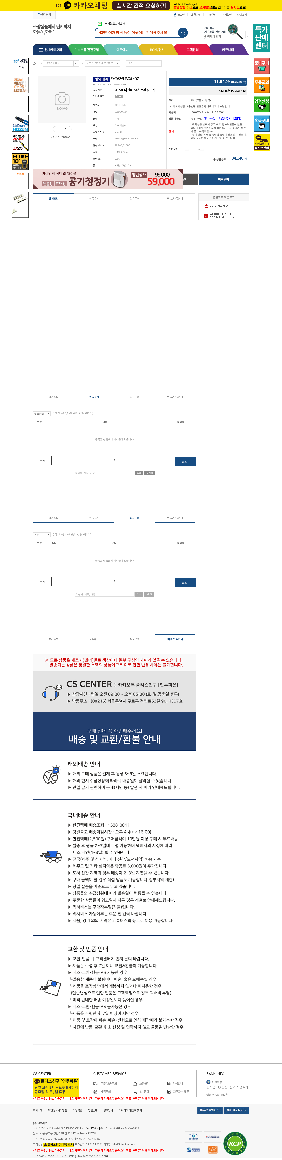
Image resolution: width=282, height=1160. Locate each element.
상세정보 (53, 198)
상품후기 (94, 198)
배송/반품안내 (175, 198)
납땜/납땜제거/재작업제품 (100, 63)
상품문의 (134, 198)
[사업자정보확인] (91, 1128)
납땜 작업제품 (52, 63)
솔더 (130, 63)
